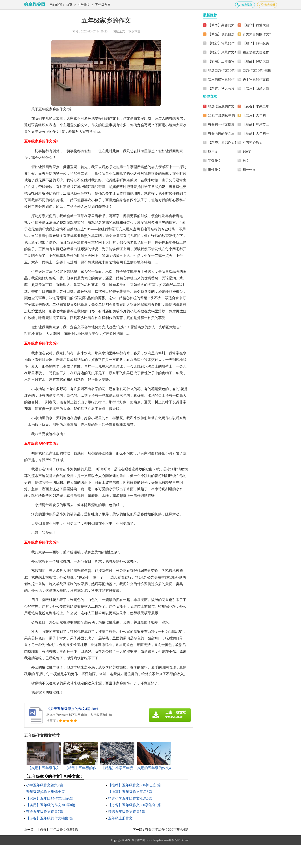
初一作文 (249, 169)
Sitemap (185, 840)
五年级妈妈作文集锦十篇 (45, 792)
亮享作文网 (138, 840)
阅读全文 (119, 31)
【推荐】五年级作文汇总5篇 (130, 792)
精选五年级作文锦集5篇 (126, 811)
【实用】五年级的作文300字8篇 (50, 805)
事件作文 (214, 169)
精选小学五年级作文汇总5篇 (130, 798)
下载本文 (134, 31)
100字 (247, 151)
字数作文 (214, 160)
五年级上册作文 (120, 818)
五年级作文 (103, 4)
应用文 (213, 151)
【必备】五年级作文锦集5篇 (57, 829)
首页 (69, 4)
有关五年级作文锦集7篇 (44, 811)
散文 (246, 160)
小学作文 (84, 4)
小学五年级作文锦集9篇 (44, 785)
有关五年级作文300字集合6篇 (166, 829)
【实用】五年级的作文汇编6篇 (50, 798)
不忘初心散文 (252, 142)
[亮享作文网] (34, 5)
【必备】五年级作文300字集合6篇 (134, 805)
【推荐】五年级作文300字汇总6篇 (134, 785)
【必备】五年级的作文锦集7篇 (50, 818)
